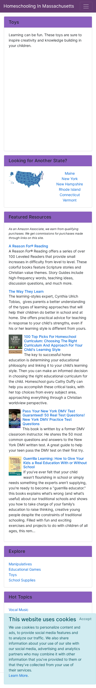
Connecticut (70, 195)
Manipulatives (20, 564)
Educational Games (25, 569)
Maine (70, 173)
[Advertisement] (48, 98)
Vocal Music (18, 609)
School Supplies (22, 580)
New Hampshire (69, 184)
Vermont (70, 200)
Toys (13, 574)
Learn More (18, 675)
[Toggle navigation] (86, 6)
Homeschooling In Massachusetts (39, 6)
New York (70, 178)
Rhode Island (70, 189)
